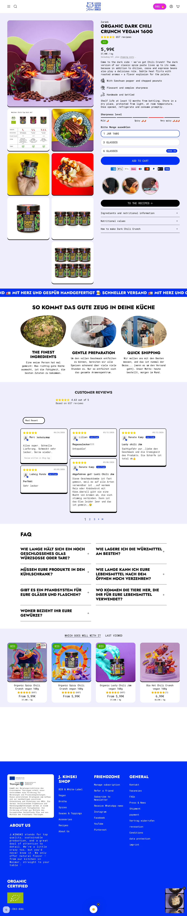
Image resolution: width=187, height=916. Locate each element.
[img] (30, 432)
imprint (134, 844)
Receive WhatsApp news (108, 805)
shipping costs (127, 57)
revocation (136, 826)
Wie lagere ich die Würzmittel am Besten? (129, 551)
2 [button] (90, 519)
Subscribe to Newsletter (102, 798)
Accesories (65, 819)
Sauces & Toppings (70, 813)
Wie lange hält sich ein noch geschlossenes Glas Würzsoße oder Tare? (52, 553)
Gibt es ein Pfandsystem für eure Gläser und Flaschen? (50, 592)
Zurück (105, 21)
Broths (63, 801)
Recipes (63, 825)
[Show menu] (9, 6)
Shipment (135, 808)
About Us (64, 831)
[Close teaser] (98, 904)
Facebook (99, 817)
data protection (139, 838)
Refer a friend (103, 790)
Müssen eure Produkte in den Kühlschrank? (52, 572)
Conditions (136, 832)
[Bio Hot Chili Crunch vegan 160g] (160, 662)
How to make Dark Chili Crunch (120, 228)
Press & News (137, 802)
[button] (108, 37)
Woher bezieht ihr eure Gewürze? (46, 613)
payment (134, 814)
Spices (63, 807)
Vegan (62, 795)
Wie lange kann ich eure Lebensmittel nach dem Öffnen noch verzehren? (123, 574)
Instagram (100, 811)
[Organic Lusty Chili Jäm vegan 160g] (115, 662)
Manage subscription (107, 784)
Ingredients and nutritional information (127, 213)
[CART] (178, 6)
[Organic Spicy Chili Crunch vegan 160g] (27, 662)
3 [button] (94, 519)
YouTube (98, 823)
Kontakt (134, 784)
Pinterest (100, 829)
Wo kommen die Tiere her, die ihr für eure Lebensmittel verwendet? (127, 594)
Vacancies (135, 790)
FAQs (132, 796)
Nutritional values (113, 220)
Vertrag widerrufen (141, 820)
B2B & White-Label (70, 789)
